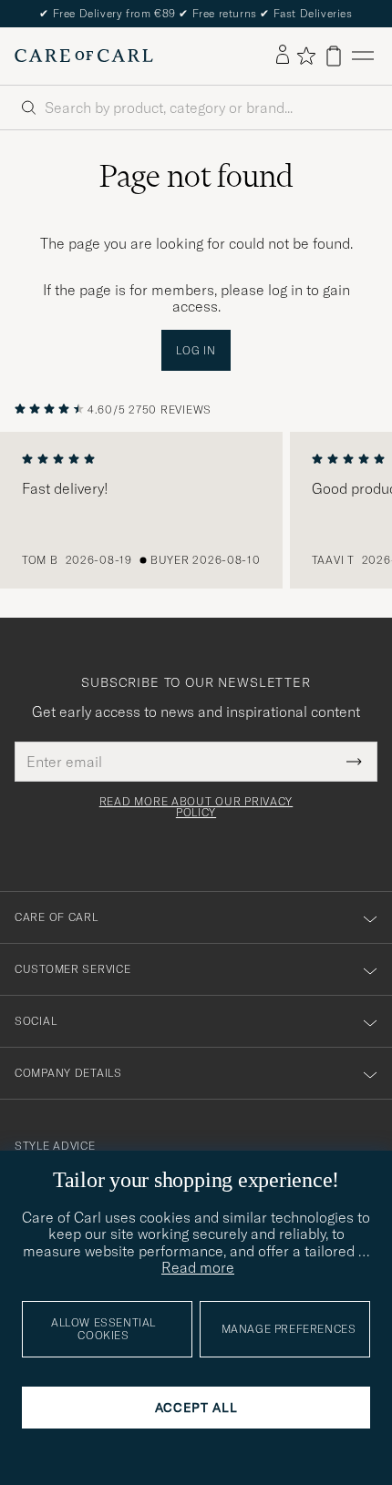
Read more (197, 1267)
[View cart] (333, 56)
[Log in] (282, 56)
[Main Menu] (362, 56)
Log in (195, 350)
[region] (196, 510)
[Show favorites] (305, 55)
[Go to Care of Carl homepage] (84, 55)
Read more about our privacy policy (196, 807)
